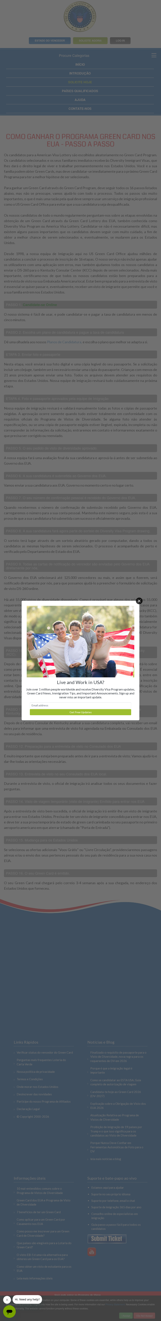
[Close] (139, 601)
